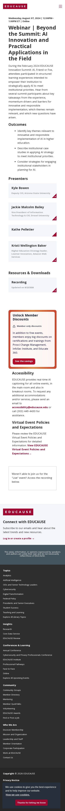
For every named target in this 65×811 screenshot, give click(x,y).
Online (6, 673)
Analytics (7, 575)
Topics (6, 571)
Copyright (8, 774)
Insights (7, 624)
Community (9, 686)
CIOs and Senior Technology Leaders (20, 585)
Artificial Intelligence (12, 580)
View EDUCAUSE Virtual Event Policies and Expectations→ (30, 450)
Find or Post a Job (11, 718)
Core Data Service (11, 634)
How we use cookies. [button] (18, 795)
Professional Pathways (13, 664)
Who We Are (10, 725)
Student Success (10, 608)
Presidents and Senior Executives (18, 603)
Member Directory (11, 695)
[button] (60, 6)
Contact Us (8, 757)
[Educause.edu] (18, 512)
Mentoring (7, 699)
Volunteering (9, 708)
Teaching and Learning (13, 612)
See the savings (24, 361)
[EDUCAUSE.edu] (15, 6)
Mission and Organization (15, 734)
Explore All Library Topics (14, 617)
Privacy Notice (11, 781)
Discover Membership (13, 730)
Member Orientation (12, 744)
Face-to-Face (9, 669)
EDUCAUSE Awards (11, 713)
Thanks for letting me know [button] (31, 802)
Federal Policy (9, 599)
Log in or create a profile (17, 539)
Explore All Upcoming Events (16, 678)
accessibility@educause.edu (30, 407)
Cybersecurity (9, 589)
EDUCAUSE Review (11, 638)
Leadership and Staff (13, 739)
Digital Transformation (13, 594)
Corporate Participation (13, 748)
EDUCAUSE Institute (12, 660)
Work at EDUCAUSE (12, 753)
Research (7, 629)
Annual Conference (12, 650)
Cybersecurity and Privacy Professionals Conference (27, 655)
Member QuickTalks (12, 704)
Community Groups (12, 690)
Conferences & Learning (16, 646)
